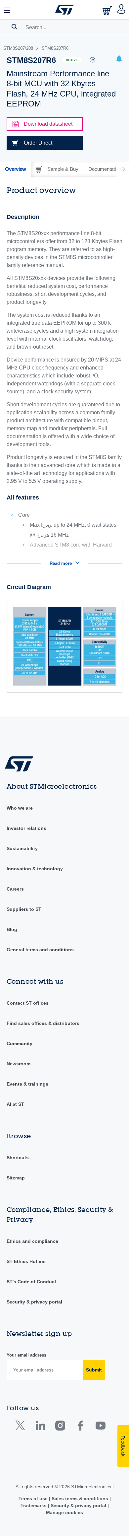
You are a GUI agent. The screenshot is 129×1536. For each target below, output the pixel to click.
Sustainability (22, 848)
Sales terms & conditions (79, 1498)
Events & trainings (27, 1084)
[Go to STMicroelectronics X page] (21, 1427)
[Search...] (14, 26)
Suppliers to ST (24, 909)
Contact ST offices (28, 1003)
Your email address (26, 1355)
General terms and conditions (40, 949)
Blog (12, 929)
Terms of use (34, 1498)
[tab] (15, 169)
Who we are (20, 808)
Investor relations (26, 828)
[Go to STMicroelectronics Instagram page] (60, 1427)
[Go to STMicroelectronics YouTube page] (100, 1427)
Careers (15, 889)
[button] (7, 9)
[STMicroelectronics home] (64, 10)
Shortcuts (18, 1157)
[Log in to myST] (121, 9)
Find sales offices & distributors (43, 1023)
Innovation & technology (35, 868)
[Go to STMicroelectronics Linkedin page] (40, 1427)
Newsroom (18, 1063)
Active (72, 60)
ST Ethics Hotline (26, 1261)
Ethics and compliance (32, 1241)
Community (19, 1043)
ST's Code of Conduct (31, 1281)
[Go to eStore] (108, 10)
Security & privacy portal (34, 1301)
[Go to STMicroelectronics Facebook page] (80, 1427)
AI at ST (15, 1104)
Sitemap (16, 1177)
